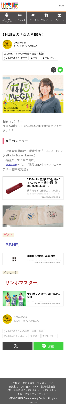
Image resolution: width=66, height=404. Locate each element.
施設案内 (13, 386)
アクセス (25, 386)
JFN (20, 394)
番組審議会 (28, 383)
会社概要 (15, 383)
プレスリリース (45, 383)
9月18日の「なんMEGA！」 (25, 34)
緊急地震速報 (48, 386)
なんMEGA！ (32, 45)
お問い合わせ (49, 390)
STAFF (17, 45)
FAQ (35, 386)
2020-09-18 (20, 42)
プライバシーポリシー (36, 394)
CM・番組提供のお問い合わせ (23, 390)
